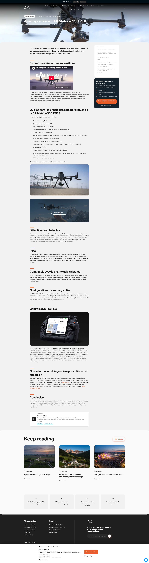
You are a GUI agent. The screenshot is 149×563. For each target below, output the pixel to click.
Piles (99, 59)
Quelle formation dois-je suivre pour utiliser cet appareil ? (106, 69)
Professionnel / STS (29, 530)
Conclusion (100, 72)
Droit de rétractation (55, 530)
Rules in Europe (28, 535)
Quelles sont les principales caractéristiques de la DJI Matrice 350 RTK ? (107, 53)
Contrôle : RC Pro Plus (103, 66)
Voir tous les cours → (106, 105)
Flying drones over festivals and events (109, 474)
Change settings (88, 556)
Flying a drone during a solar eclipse (37, 474)
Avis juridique (53, 532)
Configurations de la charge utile (105, 64)
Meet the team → (49, 423)
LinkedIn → (40, 423)
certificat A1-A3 (66, 382)
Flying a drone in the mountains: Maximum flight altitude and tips (71, 475)
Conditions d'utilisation (56, 525)
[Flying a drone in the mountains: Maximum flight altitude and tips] (74, 456)
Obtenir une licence (29, 525)
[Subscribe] (109, 536)
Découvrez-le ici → (59, 212)
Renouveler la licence (30, 527)
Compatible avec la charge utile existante (107, 62)
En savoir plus (27, 478)
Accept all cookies (91, 552)
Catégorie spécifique (29, 16)
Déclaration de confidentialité (57, 527)
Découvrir (27, 532)
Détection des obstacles (103, 57)
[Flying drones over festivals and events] (109, 456)
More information (43, 560)
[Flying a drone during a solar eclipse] (39, 456)
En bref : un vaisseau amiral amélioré (106, 49)
